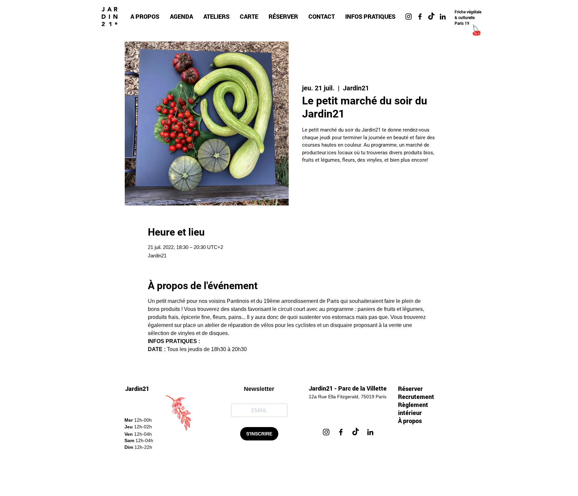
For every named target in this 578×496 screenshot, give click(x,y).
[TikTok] (431, 16)
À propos (410, 421)
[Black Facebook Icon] (420, 16)
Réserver (410, 389)
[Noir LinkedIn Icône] (443, 16)
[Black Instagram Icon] (408, 16)
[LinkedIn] (370, 432)
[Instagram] (326, 432)
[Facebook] (340, 432)
